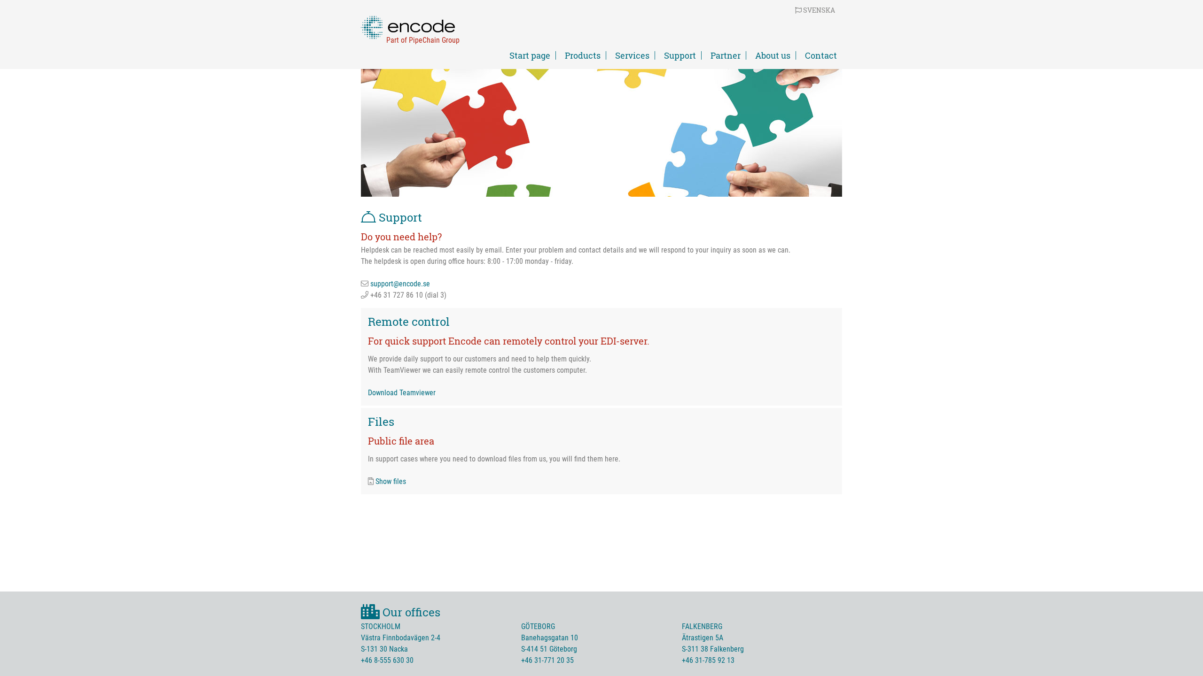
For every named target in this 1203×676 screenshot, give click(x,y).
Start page (529, 55)
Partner (726, 55)
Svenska (818, 10)
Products (583, 55)
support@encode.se (400, 283)
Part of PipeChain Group (423, 40)
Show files (390, 481)
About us (772, 55)
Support (680, 55)
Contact (821, 55)
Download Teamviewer (402, 392)
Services (632, 55)
